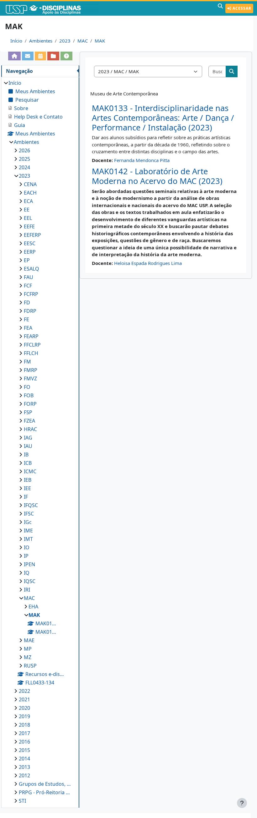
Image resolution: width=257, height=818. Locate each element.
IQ (26, 572)
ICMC (30, 471)
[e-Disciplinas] (52, 8)
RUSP (30, 665)
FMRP (30, 370)
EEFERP (32, 234)
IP (26, 555)
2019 (24, 716)
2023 (65, 41)
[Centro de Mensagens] (28, 56)
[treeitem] (40, 442)
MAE (29, 640)
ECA (28, 201)
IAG (28, 437)
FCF (28, 285)
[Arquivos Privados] (53, 56)
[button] (220, 8)
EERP (30, 251)
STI (22, 800)
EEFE (29, 226)
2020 (24, 707)
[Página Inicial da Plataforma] (14, 56)
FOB (29, 395)
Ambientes (40, 41)
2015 (24, 750)
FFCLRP (32, 344)
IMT (28, 539)
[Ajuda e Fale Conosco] (66, 56)
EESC (29, 243)
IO (26, 547)
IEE (27, 488)
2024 (24, 167)
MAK (100, 41)
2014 (24, 758)
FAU (28, 277)
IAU (28, 446)
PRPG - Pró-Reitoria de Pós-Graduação (46, 792)
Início (16, 41)
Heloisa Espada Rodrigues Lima (148, 263)
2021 (24, 699)
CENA (30, 184)
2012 (24, 775)
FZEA (29, 420)
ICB (28, 463)
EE (26, 209)
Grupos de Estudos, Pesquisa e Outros (46, 783)
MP (28, 648)
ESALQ (31, 268)
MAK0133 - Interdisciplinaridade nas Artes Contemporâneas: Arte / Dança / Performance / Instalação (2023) (163, 118)
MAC (82, 41)
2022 (24, 691)
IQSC (29, 581)
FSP (28, 412)
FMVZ (30, 378)
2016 (24, 741)
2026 (24, 150)
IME (28, 530)
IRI (27, 589)
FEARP (31, 336)
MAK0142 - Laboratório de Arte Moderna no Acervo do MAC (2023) (157, 176)
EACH (30, 192)
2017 (24, 733)
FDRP (30, 310)
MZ (27, 657)
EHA (33, 606)
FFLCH (31, 353)
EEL (28, 218)
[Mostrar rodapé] (242, 803)
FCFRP (31, 294)
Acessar (241, 8)
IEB (27, 479)
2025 (24, 158)
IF (26, 496)
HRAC (30, 429)
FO (27, 387)
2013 (24, 767)
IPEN (29, 564)
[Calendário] (40, 56)
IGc (28, 522)
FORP (30, 403)
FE (26, 319)
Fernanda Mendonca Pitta (142, 160)
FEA (28, 327)
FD (27, 302)
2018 (24, 724)
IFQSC (31, 505)
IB (26, 454)
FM (27, 361)
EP (27, 260)
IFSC (29, 513)
